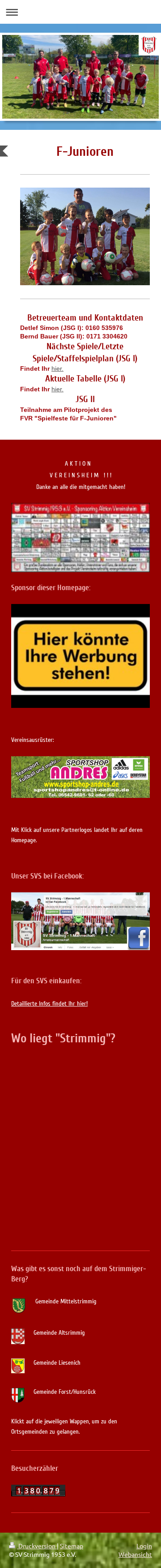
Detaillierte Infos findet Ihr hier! (49, 1003)
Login (144, 1546)
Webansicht (135, 1554)
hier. (57, 368)
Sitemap (71, 1546)
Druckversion (37, 1546)
